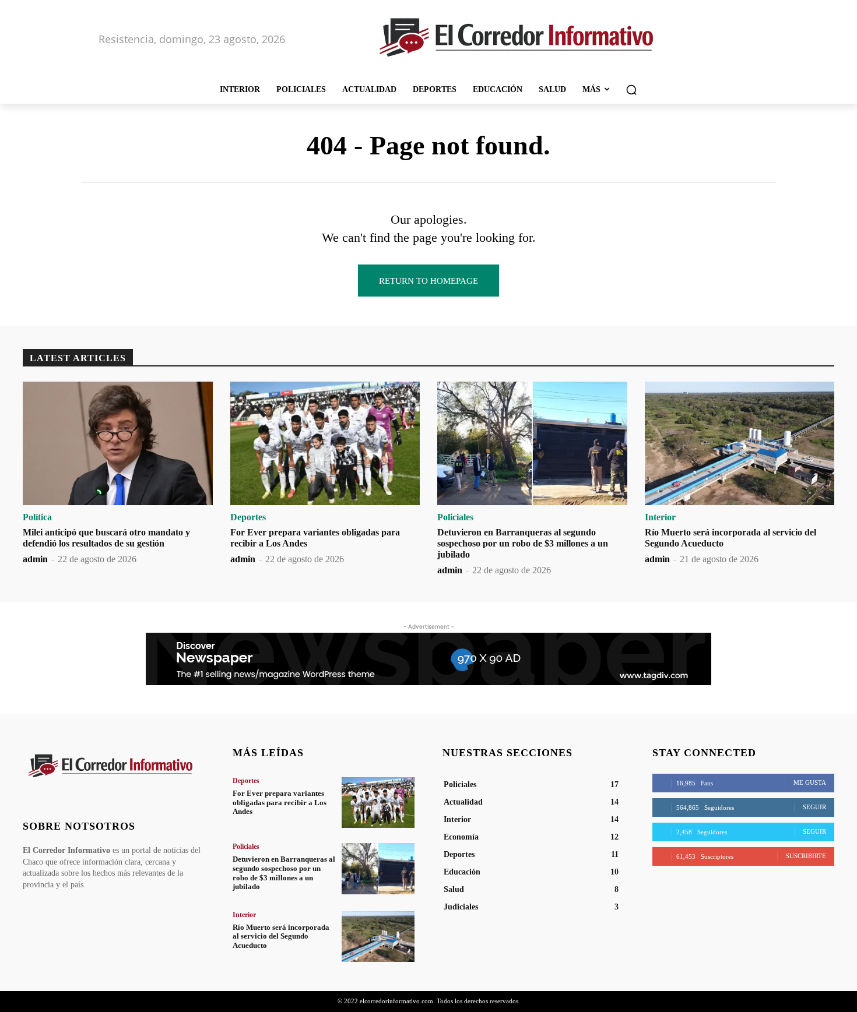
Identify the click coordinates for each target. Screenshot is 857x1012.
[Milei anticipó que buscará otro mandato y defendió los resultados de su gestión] (118, 443)
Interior (660, 517)
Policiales (455, 517)
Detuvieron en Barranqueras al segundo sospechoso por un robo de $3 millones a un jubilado (522, 543)
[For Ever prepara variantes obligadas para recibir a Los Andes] (325, 443)
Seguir (814, 806)
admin (35, 559)
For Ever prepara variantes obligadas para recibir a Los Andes (279, 802)
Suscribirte (806, 855)
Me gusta (809, 782)
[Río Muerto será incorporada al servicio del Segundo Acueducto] (740, 443)
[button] (631, 90)
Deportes (248, 517)
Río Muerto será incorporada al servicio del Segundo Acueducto (281, 936)
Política (37, 517)
